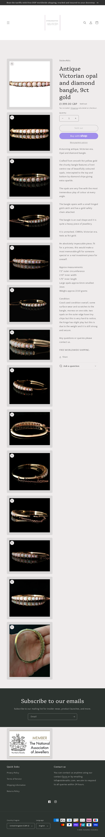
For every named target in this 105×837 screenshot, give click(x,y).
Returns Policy (13, 791)
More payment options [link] (79, 142)
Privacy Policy (13, 773)
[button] (8, 23)
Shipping (74, 108)
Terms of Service (14, 779)
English (42, 826)
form (65, 776)
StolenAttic (86, 830)
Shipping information (16, 785)
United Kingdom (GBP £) (19, 826)
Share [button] (65, 357)
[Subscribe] (74, 716)
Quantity (62, 113)
